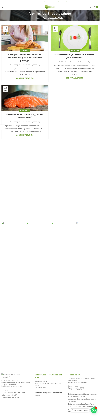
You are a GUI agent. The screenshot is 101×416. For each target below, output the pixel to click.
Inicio (38, 18)
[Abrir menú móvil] (2, 7)
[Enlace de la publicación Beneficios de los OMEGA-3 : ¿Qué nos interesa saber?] (24, 98)
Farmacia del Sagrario (29, 65)
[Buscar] (91, 7)
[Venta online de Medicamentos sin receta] (62, 226)
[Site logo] (50, 7)
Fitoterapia (24, 110)
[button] (94, 410)
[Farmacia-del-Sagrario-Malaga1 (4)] (12, 375)
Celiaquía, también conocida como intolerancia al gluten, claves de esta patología (24, 57)
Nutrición (25, 50)
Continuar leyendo (25, 78)
